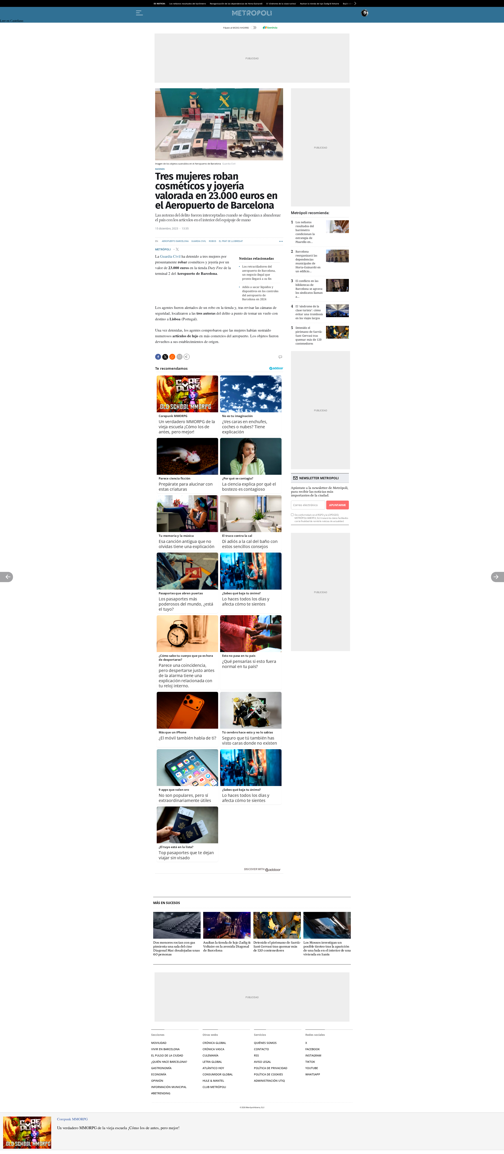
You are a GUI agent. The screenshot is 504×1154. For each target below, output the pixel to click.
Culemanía (210, 1055)
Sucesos (160, 168)
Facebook (312, 1049)
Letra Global (212, 1062)
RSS (256, 1055)
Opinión (157, 1080)
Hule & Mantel (213, 1080)
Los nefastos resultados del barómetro (187, 3)
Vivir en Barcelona (165, 1049)
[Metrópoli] (252, 13)
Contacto (261, 1049)
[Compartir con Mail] (180, 357)
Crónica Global (214, 1043)
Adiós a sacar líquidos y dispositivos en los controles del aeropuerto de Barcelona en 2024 (260, 293)
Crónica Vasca (213, 1049)
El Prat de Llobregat (231, 241)
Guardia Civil (198, 241)
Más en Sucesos (166, 903)
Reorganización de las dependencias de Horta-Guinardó (236, 3)
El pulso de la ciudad (167, 1055)
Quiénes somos (265, 1043)
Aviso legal (262, 1062)
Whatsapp (312, 1074)
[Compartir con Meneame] (172, 357)
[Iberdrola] (270, 28)
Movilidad (158, 1043)
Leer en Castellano (11, 20)
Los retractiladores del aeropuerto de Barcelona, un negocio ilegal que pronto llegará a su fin (259, 273)
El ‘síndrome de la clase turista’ (281, 3)
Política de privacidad (270, 1068)
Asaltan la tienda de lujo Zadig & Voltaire (319, 3)
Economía (158, 1074)
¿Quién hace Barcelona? (169, 1062)
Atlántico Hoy (213, 1068)
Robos (212, 241)
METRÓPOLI (163, 249)
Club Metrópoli (214, 1087)
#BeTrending (160, 1093)
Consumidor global (218, 1074)
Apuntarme (337, 505)
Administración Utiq (269, 1080)
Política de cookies (268, 1074)
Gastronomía (161, 1068)
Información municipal (168, 1087)
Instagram (313, 1055)
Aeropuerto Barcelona (175, 241)
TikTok (310, 1062)
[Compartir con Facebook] (158, 357)
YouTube (311, 1068)
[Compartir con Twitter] (165, 357)
